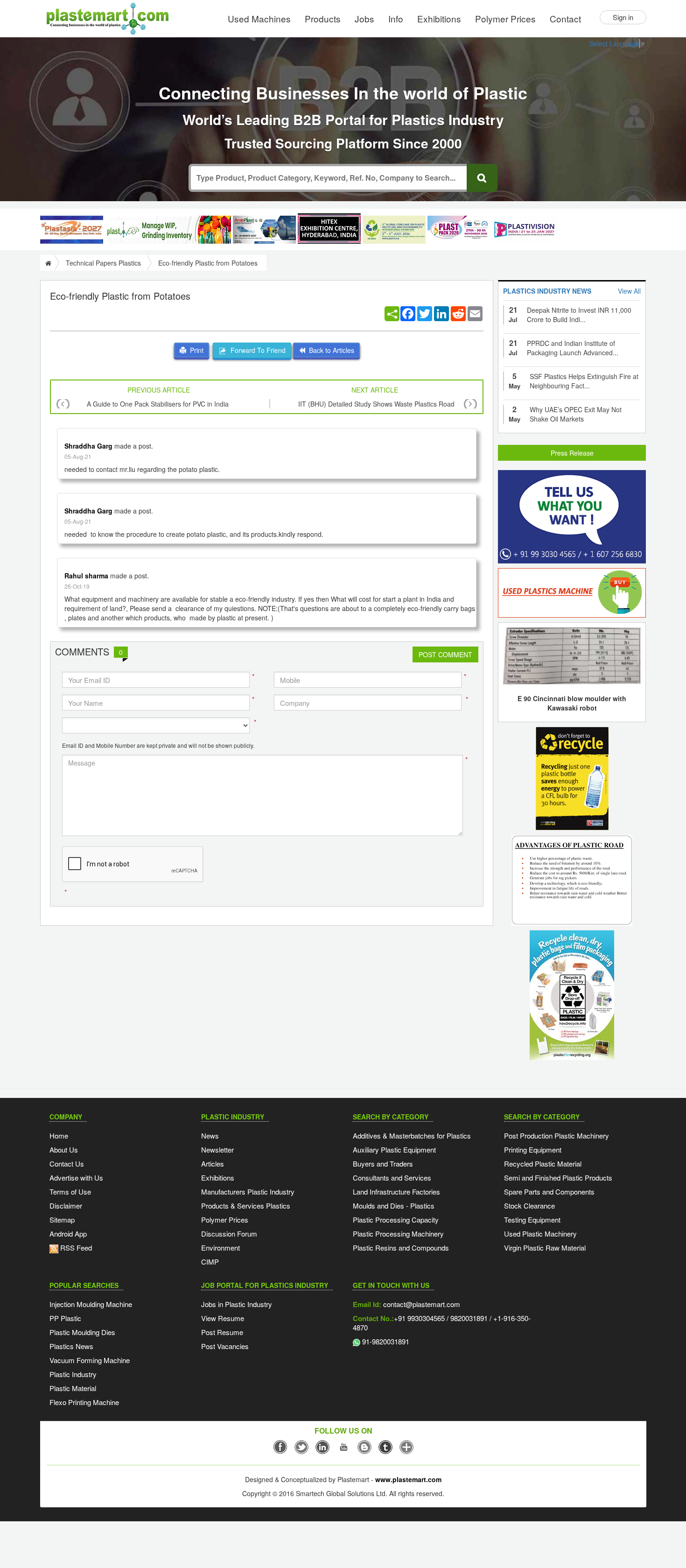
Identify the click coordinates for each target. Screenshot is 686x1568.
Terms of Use (70, 1191)
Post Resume (222, 1332)
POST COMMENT (445, 654)
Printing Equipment (532, 1149)
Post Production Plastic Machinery (556, 1135)
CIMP (210, 1261)
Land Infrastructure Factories (396, 1191)
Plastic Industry (73, 1374)
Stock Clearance (529, 1205)
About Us (63, 1149)
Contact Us (66, 1163)
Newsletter (217, 1149)
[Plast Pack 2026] (458, 230)
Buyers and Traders (383, 1163)
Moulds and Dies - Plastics (393, 1205)
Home (58, 1135)
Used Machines (259, 18)
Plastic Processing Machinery (398, 1233)
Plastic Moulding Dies (82, 1332)
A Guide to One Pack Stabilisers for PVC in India (158, 403)
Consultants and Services (392, 1177)
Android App (68, 1233)
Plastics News (71, 1346)
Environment (220, 1247)
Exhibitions (439, 18)
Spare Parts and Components (549, 1191)
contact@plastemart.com (420, 1304)
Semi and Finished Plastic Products (558, 1177)
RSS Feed (75, 1247)
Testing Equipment (532, 1219)
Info (395, 18)
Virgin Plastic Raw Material (545, 1247)
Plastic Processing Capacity (396, 1219)
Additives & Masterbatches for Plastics (412, 1135)
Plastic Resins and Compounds (401, 1247)
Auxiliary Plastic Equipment (394, 1149)
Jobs (364, 18)
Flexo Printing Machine (84, 1402)
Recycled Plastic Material (542, 1163)
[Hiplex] (329, 228)
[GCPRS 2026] (394, 230)
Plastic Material (72, 1388)
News (210, 1135)
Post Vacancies (225, 1346)
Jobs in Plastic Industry (236, 1304)
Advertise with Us (76, 1177)
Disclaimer (65, 1205)
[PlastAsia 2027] (71, 230)
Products (323, 18)
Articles (212, 1163)
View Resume (222, 1318)
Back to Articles (329, 350)
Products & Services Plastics (245, 1205)
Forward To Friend (256, 350)
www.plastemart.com (408, 1479)
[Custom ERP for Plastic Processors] (168, 230)
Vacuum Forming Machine (89, 1360)
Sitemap (62, 1219)
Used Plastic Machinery (540, 1233)
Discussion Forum (229, 1233)
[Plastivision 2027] (523, 230)
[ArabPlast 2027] (264, 230)
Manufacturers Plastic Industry (247, 1191)
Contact (565, 18)
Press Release (572, 452)
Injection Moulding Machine (90, 1304)
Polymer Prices (505, 18)
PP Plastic (65, 1318)
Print (194, 350)
